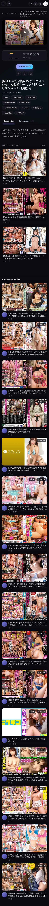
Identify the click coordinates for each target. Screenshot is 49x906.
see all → (43, 146)
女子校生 (8, 113)
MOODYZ (31, 97)
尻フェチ (21, 113)
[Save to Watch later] (44, 286)
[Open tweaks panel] (40, 4)
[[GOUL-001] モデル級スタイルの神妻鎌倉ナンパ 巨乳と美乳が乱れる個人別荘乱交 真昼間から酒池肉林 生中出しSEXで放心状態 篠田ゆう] (24, 842)
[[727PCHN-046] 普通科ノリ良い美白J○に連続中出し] (24, 726)
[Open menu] (3, 3)
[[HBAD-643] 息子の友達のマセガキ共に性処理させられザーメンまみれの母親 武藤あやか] (24, 340)
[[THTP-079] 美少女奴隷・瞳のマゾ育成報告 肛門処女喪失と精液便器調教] (24, 417)
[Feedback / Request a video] (30, 4)
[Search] (9, 3)
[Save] (30, 73)
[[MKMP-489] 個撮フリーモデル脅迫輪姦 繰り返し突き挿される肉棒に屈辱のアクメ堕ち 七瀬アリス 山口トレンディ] (24, 572)
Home (3, 14)
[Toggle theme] (35, 4)
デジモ (26, 108)
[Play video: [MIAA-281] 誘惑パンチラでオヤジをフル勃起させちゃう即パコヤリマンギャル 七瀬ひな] (24, 32)
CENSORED (12, 14)
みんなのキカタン (11, 108)
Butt (6, 97)
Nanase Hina (10, 103)
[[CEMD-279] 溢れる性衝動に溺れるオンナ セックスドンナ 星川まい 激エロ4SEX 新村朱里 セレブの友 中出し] (24, 688)
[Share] (18, 73)
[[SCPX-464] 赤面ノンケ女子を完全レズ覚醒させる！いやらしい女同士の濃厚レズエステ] (24, 533)
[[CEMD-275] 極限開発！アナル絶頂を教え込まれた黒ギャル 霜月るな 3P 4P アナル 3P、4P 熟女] (24, 649)
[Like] (24, 73)
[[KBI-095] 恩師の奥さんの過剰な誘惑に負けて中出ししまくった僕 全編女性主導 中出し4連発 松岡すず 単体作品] (24, 881)
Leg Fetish (18, 97)
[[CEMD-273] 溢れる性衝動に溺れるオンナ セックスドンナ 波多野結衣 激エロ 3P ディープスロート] (24, 378)
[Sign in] (45, 3)
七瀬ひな (38, 108)
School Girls (25, 103)
